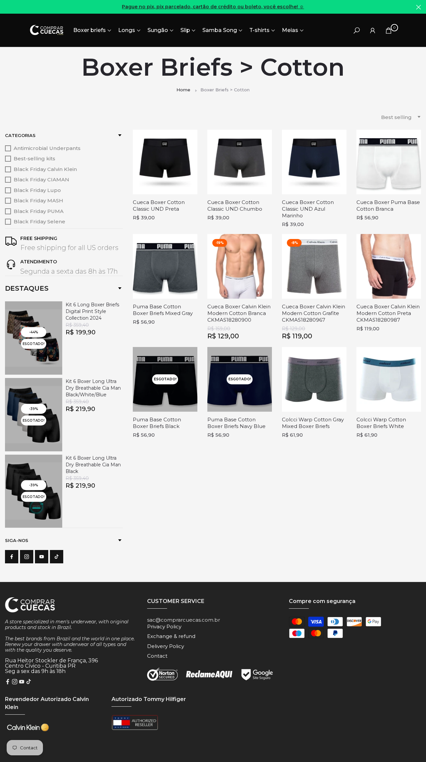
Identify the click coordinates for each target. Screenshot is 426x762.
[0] (388, 30)
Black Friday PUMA (39, 211)
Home (183, 89)
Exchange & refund (171, 636)
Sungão (157, 30)
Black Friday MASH (38, 200)
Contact (157, 656)
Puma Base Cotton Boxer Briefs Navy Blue (236, 422)
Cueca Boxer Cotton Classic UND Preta (159, 205)
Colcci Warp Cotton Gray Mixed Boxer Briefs (313, 422)
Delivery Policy (165, 646)
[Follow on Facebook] (11, 556)
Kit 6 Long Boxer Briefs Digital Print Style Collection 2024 (92, 311)
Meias (290, 30)
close (7, 7)
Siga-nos (16, 540)
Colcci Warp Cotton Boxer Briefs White (381, 422)
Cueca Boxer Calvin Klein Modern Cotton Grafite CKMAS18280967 (313, 313)
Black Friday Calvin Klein (45, 169)
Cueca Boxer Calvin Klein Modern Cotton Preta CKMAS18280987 (388, 313)
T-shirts (259, 30)
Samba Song (219, 30)
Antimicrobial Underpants (47, 148)
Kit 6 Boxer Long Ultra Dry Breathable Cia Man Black (93, 464)
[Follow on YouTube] (41, 556)
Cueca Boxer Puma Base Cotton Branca (388, 205)
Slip (185, 30)
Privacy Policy (164, 626)
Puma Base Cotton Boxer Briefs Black (157, 422)
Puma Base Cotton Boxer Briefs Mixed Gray (163, 309)
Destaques (27, 288)
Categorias (20, 135)
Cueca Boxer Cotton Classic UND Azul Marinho (308, 209)
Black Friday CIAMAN (41, 179)
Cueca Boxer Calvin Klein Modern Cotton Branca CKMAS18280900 (239, 313)
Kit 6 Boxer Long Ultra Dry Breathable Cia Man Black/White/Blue (93, 388)
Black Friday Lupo (37, 190)
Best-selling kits (34, 158)
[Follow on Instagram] (26, 556)
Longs (126, 30)
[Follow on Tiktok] (56, 556)
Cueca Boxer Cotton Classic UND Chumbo (234, 205)
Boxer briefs (89, 30)
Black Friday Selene (39, 221)
